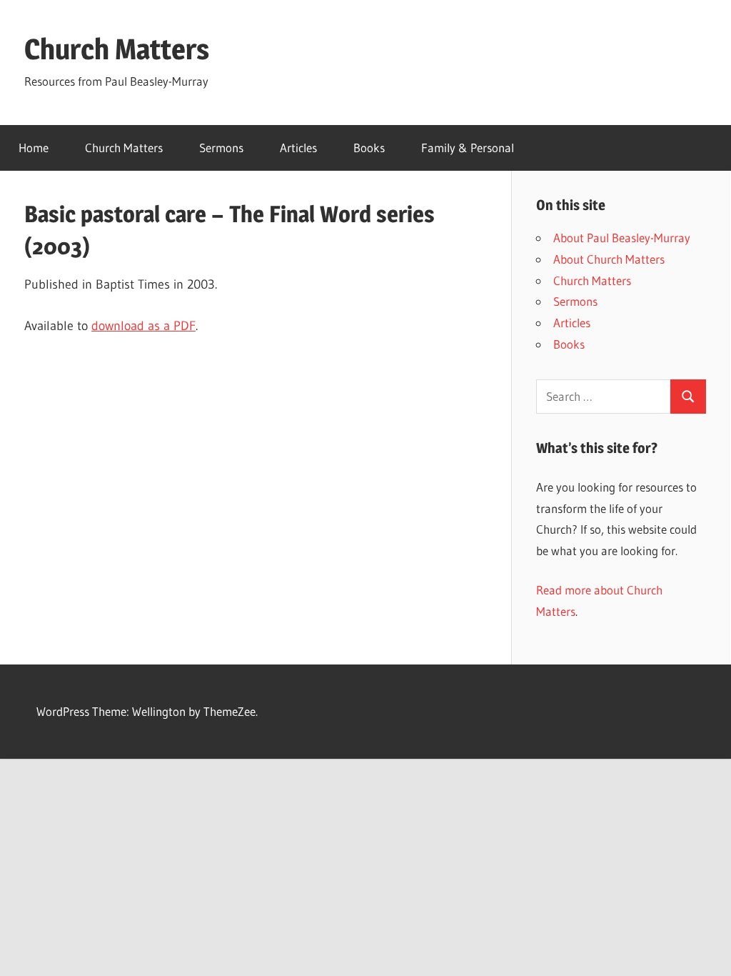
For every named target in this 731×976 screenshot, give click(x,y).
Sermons (221, 147)
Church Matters (116, 48)
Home (34, 147)
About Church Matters (609, 259)
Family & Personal (467, 147)
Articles (298, 147)
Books (369, 147)
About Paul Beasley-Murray (621, 237)
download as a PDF (143, 326)
